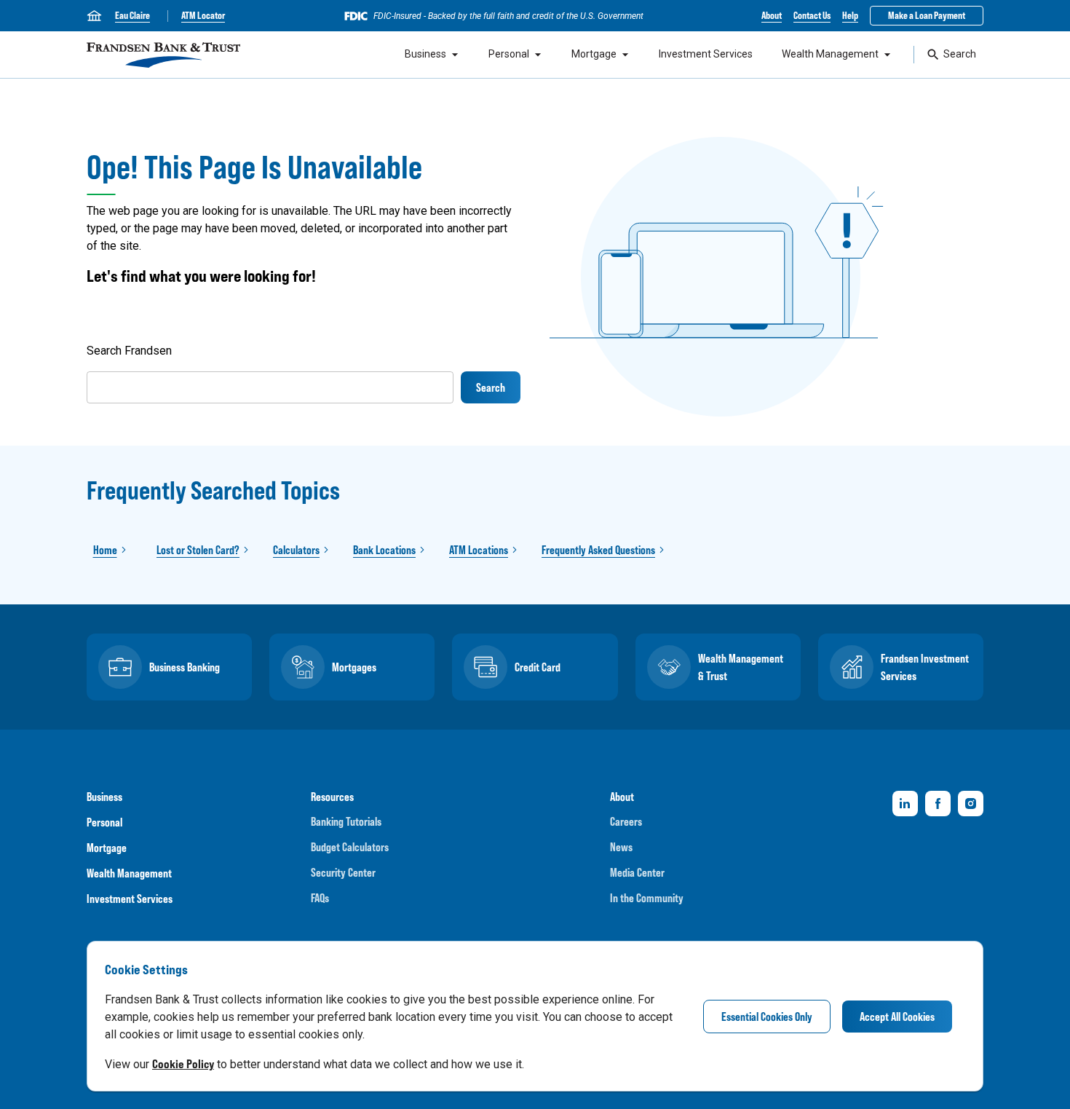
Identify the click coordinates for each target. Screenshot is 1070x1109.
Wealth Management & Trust (740, 667)
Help (850, 15)
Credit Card (537, 667)
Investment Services (706, 54)
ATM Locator (203, 15)
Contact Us (812, 15)
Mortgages (354, 667)
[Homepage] (163, 55)
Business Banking (184, 667)
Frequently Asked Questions (598, 549)
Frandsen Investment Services (925, 667)
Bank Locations (384, 549)
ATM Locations (478, 549)
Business (425, 54)
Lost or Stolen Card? (197, 549)
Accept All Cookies (897, 1016)
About (771, 15)
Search (959, 54)
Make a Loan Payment (926, 15)
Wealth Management (830, 54)
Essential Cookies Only (766, 1016)
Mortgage (594, 54)
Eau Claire (132, 15)
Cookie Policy (183, 1064)
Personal (508, 54)
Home (105, 549)
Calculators (296, 549)
